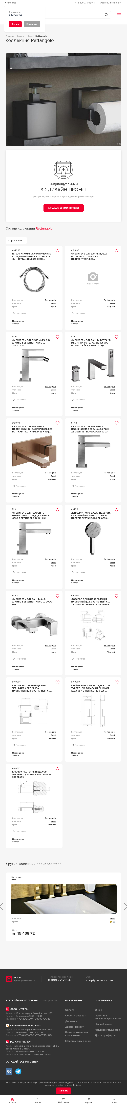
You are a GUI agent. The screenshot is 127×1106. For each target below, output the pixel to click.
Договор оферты (105, 1035)
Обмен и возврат (75, 1015)
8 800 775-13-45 (60, 980)
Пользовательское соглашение (76, 1034)
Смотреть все (50, 1000)
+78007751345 (42, 1018)
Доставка (71, 1021)
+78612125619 (25, 1018)
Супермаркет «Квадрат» (25, 1025)
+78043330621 (25, 1054)
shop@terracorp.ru (99, 980)
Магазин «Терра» (20, 1041)
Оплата (69, 1010)
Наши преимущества (107, 1029)
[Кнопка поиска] (106, 15)
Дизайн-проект (74, 1026)
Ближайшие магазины (22, 1000)
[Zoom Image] (64, 99)
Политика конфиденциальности (108, 1017)
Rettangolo (50, 300)
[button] (114, 1100)
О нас (98, 1010)
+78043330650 (25, 1035)
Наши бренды (103, 1024)
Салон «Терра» (19, 1009)
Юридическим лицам (78, 1041)
